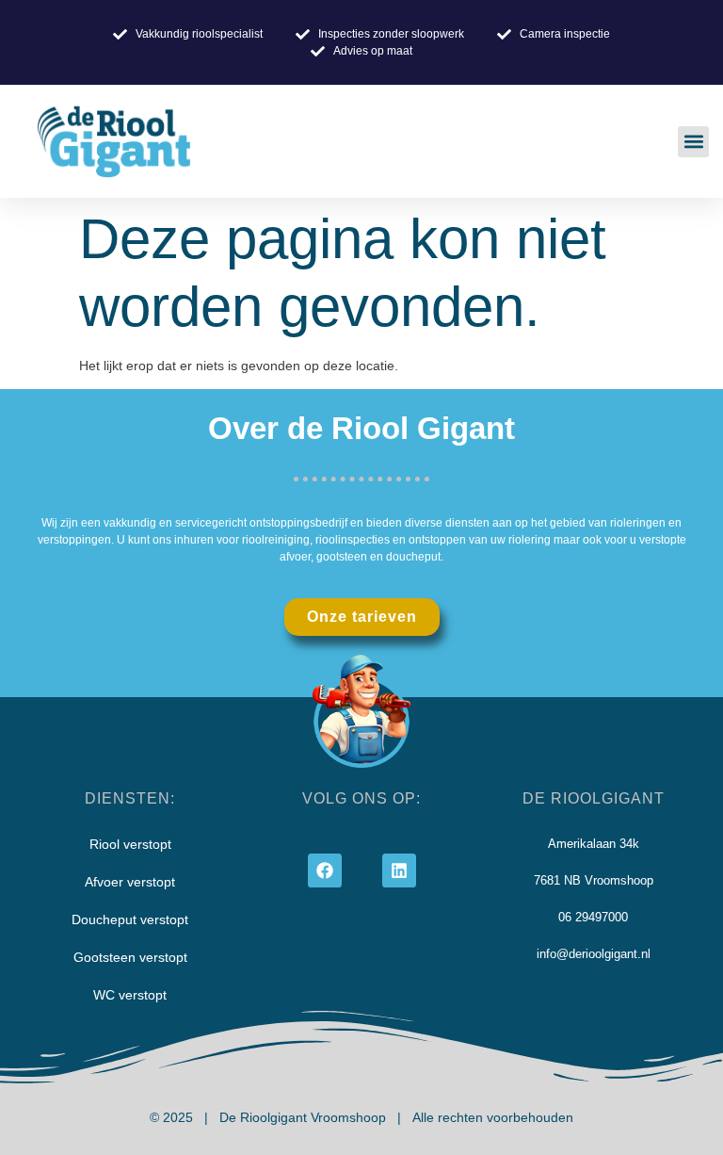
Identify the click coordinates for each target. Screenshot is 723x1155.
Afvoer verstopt (130, 881)
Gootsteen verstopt (130, 957)
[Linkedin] (399, 870)
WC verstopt (130, 994)
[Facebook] (325, 870)
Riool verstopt (130, 844)
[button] (693, 141)
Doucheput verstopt (130, 919)
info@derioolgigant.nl (594, 954)
